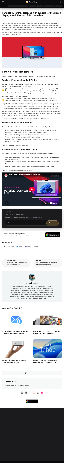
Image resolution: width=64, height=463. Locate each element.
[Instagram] (42, 392)
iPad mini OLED (49, 6)
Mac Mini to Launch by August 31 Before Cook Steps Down (14, 361)
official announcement (49, 76)
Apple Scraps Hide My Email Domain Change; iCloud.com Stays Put (15, 332)
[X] (26, 392)
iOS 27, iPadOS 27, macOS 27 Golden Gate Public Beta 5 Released (46, 332)
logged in (15, 385)
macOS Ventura (36, 32)
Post (5, 246)
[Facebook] (30, 392)
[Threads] (22, 392)
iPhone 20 (33, 6)
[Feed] (38, 392)
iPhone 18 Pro (23, 6)
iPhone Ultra (13, 6)
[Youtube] (34, 392)
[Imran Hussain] (32, 277)
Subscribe (52, 222)
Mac (3, 18)
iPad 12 (40, 6)
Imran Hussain (10, 18)
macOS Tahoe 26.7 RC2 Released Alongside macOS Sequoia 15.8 (45, 361)
